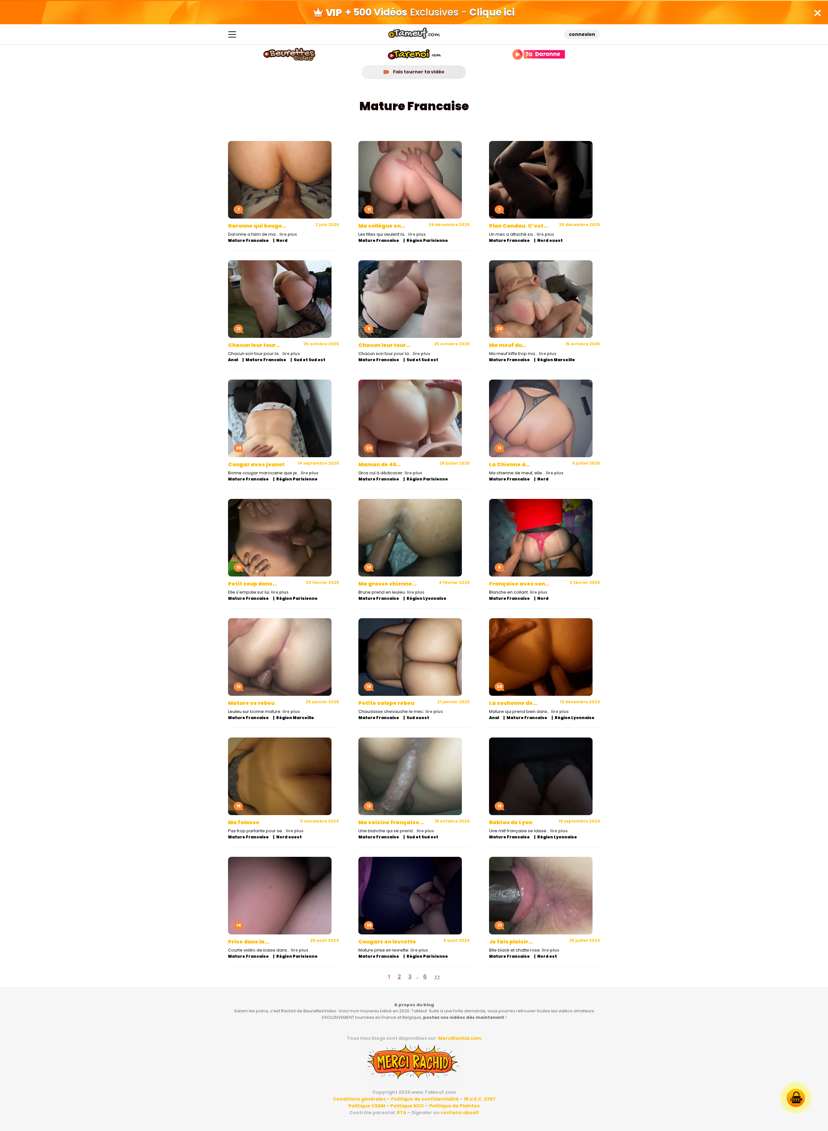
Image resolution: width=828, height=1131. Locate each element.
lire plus (288, 234)
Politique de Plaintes (454, 1106)
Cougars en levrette (387, 941)
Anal (233, 359)
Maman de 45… (379, 464)
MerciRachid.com (459, 1038)
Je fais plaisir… (511, 941)
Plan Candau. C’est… (518, 226)
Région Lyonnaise (426, 598)
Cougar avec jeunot (256, 464)
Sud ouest (418, 717)
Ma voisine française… (391, 822)
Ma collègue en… (381, 226)
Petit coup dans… (252, 583)
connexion (582, 34)
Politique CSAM (366, 1106)
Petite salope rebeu (386, 703)
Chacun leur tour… (254, 345)
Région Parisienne (427, 240)
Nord (282, 240)
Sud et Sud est (309, 359)
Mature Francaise (248, 240)
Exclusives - (430, 12)
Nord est (547, 956)
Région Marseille (556, 359)
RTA (401, 1112)
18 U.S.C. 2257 (480, 1099)
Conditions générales (359, 1099)
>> (437, 976)
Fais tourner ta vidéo (418, 72)
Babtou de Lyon (510, 822)
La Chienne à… (509, 464)
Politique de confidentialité (425, 1099)
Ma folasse (243, 822)
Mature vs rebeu (251, 703)
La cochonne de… (513, 703)
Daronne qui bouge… (257, 226)
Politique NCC (407, 1106)
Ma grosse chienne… (387, 583)
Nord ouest (550, 240)
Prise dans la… (248, 941)
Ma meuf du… (508, 345)
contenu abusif (460, 1112)
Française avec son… (519, 583)
